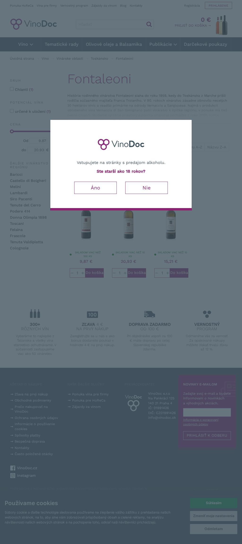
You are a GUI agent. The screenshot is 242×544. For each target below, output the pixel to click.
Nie (147, 188)
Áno (95, 188)
